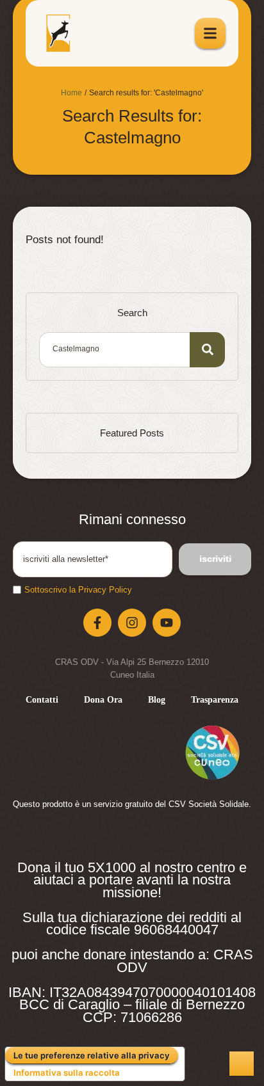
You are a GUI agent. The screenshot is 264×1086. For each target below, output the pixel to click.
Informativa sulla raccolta (66, 1072)
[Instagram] (132, 623)
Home (71, 92)
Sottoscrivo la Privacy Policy (78, 590)
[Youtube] (167, 623)
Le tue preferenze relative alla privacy (91, 1055)
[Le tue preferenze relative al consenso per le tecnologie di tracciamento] (241, 1063)
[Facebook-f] (97, 623)
